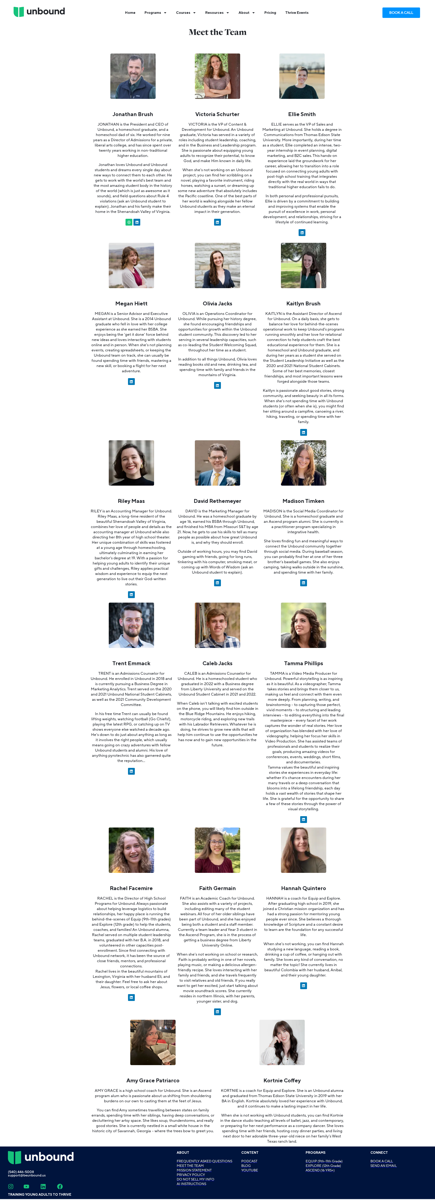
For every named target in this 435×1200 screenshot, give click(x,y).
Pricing (270, 12)
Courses (183, 12)
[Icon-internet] (129, 222)
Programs (153, 12)
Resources (214, 12)
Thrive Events (297, 12)
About (244, 12)
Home (130, 12)
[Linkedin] (136, 222)
